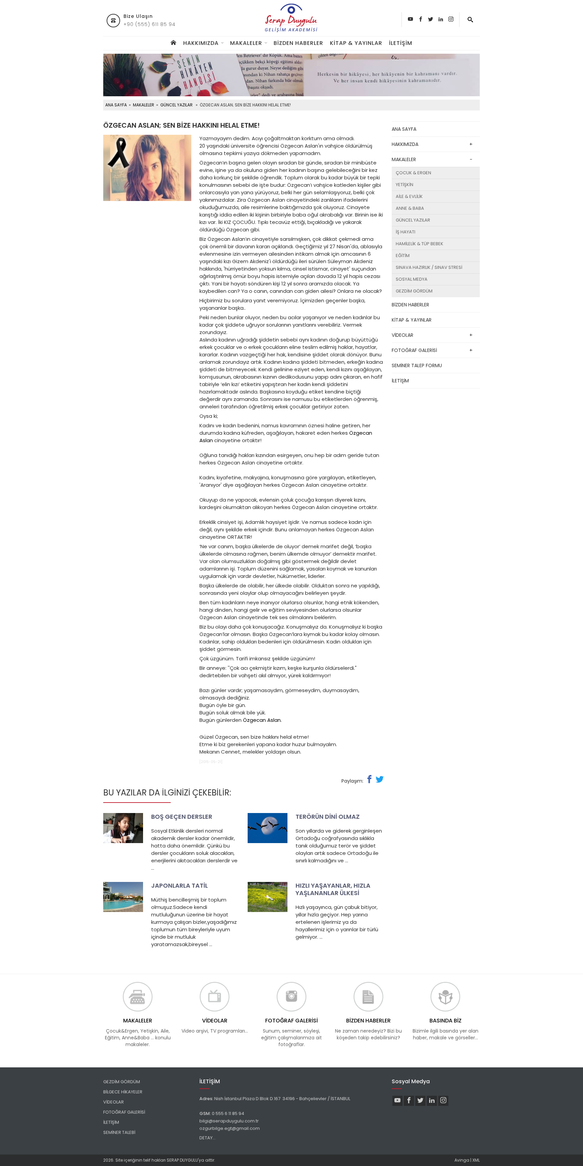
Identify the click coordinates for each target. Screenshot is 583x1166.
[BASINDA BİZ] (445, 996)
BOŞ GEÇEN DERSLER (181, 816)
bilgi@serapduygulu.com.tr (229, 1121)
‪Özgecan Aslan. (262, 720)
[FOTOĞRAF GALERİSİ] (291, 996)
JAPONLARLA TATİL (179, 885)
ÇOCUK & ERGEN (413, 173)
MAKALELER (246, 43)
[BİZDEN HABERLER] (368, 996)
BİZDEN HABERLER (298, 43)
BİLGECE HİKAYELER (122, 1092)
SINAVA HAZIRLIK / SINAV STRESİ (429, 267)
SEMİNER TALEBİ (119, 1132)
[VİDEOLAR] (214, 996)
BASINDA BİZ (445, 1020)
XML (476, 1160)
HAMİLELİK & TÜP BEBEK (419, 243)
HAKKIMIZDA (201, 43)
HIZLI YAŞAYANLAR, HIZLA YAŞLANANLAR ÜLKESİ (333, 889)
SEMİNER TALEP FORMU (417, 365)
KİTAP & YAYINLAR (356, 43)
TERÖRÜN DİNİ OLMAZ (328, 816)
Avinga (461, 1160)
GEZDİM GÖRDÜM (414, 291)
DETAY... (207, 1138)
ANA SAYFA (116, 105)
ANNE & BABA (410, 208)
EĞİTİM (403, 255)
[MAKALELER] (137, 996)
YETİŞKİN (404, 184)
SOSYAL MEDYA (411, 279)
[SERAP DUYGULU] (291, 18)
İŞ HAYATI (405, 232)
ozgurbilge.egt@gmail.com (229, 1128)
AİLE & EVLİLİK (409, 196)
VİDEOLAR (402, 335)
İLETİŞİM (400, 43)
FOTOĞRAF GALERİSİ (414, 350)
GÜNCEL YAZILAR (176, 105)
